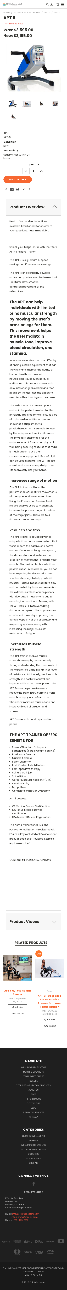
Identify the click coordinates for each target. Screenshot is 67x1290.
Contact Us (33, 1103)
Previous (5, 1286)
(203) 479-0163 (21, 1220)
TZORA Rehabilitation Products (33, 1085)
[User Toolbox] (51, 4)
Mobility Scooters (33, 1071)
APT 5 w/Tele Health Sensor (17, 992)
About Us (34, 1089)
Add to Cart (18, 1013)
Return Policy (33, 1098)
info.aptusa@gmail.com (25, 1217)
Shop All (33, 1162)
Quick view (17, 1007)
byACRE (34, 1080)
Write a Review (14, 23)
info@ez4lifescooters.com (25, 1213)
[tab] (33, 207)
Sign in (27, 1112)
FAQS (33, 1094)
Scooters (33, 1153)
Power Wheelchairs (33, 1076)
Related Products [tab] (31, 942)
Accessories (33, 1158)
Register (39, 1112)
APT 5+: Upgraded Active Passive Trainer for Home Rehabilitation (50, 1001)
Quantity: (34, 164)
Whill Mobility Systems (33, 1067)
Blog (33, 1107)
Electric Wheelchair (33, 1135)
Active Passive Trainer (33, 1149)
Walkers (33, 1140)
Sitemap (33, 1116)
